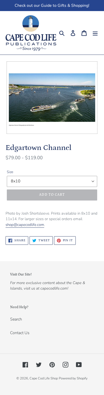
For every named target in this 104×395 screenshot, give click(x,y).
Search (16, 319)
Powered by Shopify (73, 378)
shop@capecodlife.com (25, 224)
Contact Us (20, 333)
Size (10, 172)
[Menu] (95, 32)
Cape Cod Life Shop (44, 378)
